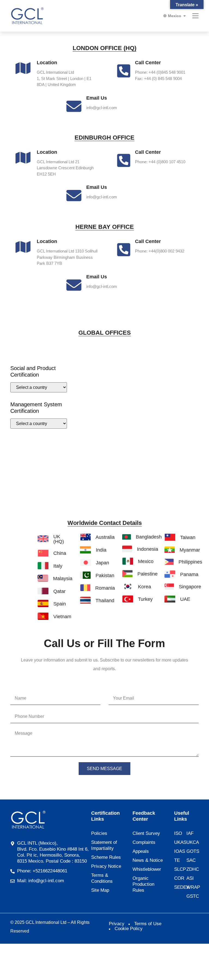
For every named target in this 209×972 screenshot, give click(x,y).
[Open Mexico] (184, 16)
